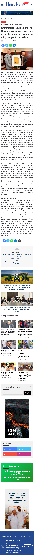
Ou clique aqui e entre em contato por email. (18, 262)
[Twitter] (6, 45)
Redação (5, 41)
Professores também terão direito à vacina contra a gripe (7, 374)
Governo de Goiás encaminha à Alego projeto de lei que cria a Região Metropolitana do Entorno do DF (25, 375)
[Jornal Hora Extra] (17, 4)
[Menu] (2, 5)
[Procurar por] (32, 5)
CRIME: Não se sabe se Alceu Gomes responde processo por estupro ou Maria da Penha (8, 332)
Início (4, 18)
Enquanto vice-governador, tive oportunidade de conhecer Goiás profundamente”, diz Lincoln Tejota (24, 354)
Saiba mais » (15, 552)
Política (9, 18)
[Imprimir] (19, 240)
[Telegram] (14, 45)
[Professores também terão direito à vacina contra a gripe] (8, 366)
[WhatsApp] (10, 45)
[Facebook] (3, 45)
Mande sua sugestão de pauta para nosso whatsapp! (17, 256)
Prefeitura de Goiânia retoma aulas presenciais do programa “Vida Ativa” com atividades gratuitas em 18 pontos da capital (25, 332)
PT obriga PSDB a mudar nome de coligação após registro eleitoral (8, 352)
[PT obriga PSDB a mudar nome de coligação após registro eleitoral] (8, 344)
